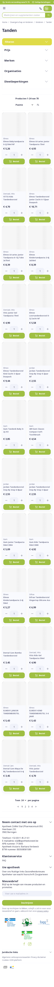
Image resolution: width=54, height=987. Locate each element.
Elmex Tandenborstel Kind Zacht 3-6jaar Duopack (13, 374)
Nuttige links (17, 871)
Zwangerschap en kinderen (21, 22)
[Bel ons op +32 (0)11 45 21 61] (40, 8)
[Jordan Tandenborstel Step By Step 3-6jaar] (40, 470)
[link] (18, 806)
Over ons (6, 871)
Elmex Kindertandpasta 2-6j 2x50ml (39, 257)
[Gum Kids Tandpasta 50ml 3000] (40, 525)
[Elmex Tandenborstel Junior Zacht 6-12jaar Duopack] (40, 179)
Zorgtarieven (41, 874)
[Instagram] (30, 944)
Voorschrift (28, 874)
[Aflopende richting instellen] (37, 105)
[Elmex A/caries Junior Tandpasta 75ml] (40, 124)
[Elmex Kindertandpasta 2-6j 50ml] (14, 580)
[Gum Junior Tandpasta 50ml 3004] (14, 525)
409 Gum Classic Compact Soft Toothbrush (36, 432)
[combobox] (23, 15)
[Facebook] (24, 944)
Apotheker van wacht (12, 874)
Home (4, 22)
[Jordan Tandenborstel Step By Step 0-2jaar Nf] (40, 354)
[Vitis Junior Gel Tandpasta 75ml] (14, 296)
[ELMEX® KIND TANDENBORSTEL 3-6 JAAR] (40, 693)
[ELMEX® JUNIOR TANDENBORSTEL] (14, 693)
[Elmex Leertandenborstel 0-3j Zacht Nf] (40, 296)
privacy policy (42, 911)
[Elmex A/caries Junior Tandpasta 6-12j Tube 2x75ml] (14, 237)
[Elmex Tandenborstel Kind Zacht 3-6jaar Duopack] (14, 354)
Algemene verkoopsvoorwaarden (16, 957)
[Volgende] (35, 806)
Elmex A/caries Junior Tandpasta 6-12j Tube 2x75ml (13, 257)
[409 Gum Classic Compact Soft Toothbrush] (40, 412)
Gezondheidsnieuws (35, 871)
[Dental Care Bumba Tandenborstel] (14, 638)
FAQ (4, 860)
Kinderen (39, 22)
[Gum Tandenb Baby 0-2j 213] (14, 412)
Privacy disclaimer (38, 957)
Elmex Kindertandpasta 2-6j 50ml (13, 600)
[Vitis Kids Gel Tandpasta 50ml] (40, 638)
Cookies (5, 960)
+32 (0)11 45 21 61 (20, 837)
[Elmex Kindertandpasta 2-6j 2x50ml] (40, 237)
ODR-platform (15, 960)
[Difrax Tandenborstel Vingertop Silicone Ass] (40, 580)
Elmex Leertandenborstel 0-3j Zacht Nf (39, 315)
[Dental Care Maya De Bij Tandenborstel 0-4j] (14, 751)
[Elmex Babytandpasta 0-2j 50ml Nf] (14, 124)
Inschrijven (27, 902)
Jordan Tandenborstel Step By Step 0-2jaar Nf (39, 374)
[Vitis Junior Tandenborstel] (40, 751)
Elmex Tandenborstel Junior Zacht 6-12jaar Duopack (39, 199)
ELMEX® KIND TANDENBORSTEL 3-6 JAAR (39, 713)
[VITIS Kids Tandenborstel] (14, 179)
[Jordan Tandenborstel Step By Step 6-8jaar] (14, 470)
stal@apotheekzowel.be (26, 840)
